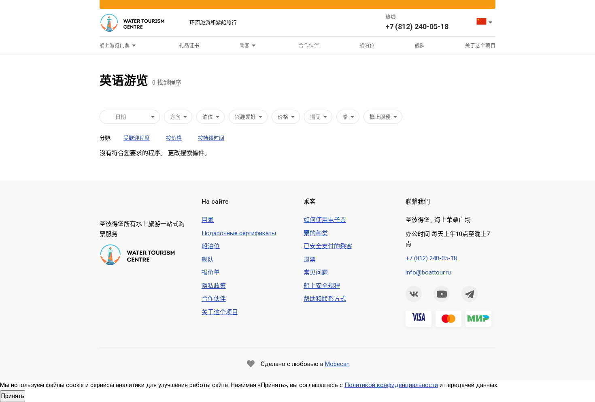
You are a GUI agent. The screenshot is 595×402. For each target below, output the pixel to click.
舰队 (420, 46)
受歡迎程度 (136, 138)
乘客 (245, 46)
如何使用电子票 (325, 219)
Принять (12, 396)
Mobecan (337, 363)
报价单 (211, 272)
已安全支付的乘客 (328, 246)
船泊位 (366, 46)
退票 (310, 259)
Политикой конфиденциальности (391, 385)
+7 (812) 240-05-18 (416, 26)
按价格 (174, 138)
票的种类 (316, 233)
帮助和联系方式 (325, 298)
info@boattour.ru (428, 272)
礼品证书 (189, 46)
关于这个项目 (480, 46)
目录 (208, 219)
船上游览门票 (115, 46)
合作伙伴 (309, 46)
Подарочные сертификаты (239, 233)
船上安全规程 (322, 285)
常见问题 (316, 272)
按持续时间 (211, 138)
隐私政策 (214, 285)
